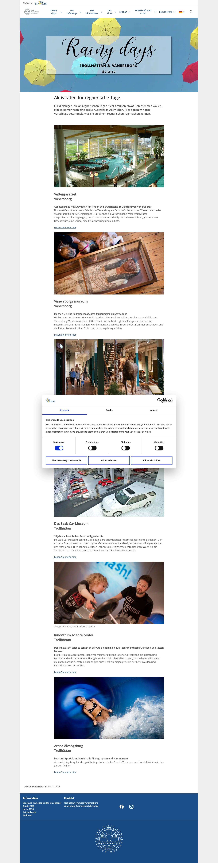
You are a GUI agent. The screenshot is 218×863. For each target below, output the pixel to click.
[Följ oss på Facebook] (121, 807)
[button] (109, 55)
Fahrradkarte (29, 812)
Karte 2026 (28, 809)
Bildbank (27, 815)
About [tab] (153, 410)
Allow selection (109, 460)
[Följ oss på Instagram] (131, 807)
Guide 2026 (28, 806)
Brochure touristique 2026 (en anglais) (42, 802)
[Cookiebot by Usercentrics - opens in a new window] (159, 400)
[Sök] (191, 11)
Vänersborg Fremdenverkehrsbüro (81, 806)
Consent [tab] (64, 410)
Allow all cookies (151, 460)
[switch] (92, 448)
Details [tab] (109, 410)
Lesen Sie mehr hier (65, 227)
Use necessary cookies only (66, 460)
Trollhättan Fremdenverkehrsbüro (81, 802)
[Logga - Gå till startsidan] (34, 12)
